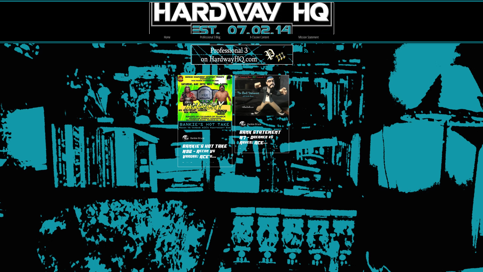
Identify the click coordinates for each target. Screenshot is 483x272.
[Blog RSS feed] (306, 51)
